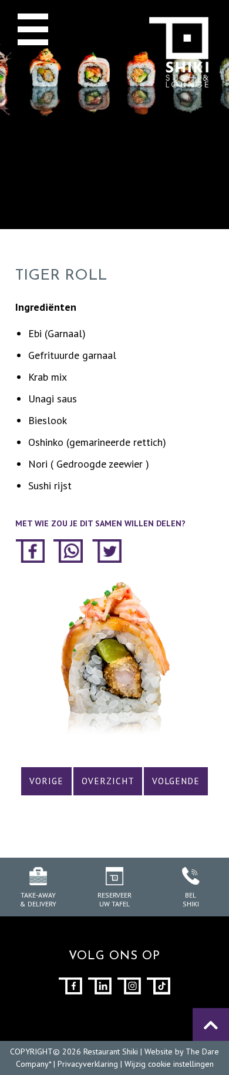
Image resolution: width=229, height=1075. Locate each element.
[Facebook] (70, 986)
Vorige (46, 781)
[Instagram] (129, 986)
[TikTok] (158, 986)
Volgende (176, 781)
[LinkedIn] (100, 986)
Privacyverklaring (88, 1064)
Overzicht (108, 781)
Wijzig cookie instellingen (169, 1064)
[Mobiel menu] (33, 28)
